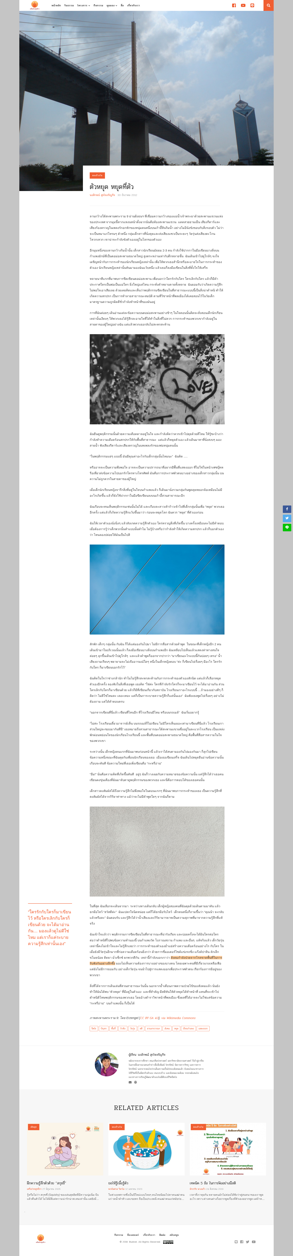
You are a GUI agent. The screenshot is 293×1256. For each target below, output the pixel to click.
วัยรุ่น (132, 1028)
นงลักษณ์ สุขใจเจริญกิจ (102, 195)
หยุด (176, 1028)
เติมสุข (34, 1126)
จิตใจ (94, 1028)
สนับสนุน (174, 1235)
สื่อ (122, 5)
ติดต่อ (162, 1235)
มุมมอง (111, 5)
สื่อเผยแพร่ (133, 1235)
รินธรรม (69, 5)
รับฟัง (122, 1028)
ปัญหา (104, 1028)
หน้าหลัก (56, 5)
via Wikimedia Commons (178, 1018)
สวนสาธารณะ (153, 1028)
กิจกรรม (98, 5)
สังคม (167, 1028)
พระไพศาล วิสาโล (116, 1189)
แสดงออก (203, 1028)
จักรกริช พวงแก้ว (197, 1189)
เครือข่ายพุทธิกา (34, 1189)
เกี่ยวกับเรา (133, 5)
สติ (141, 1028)
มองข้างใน (97, 175)
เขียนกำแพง (188, 1028)
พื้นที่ (113, 1028)
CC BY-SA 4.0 (149, 1018)
